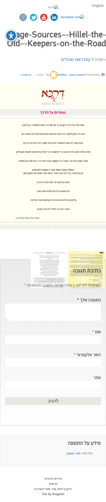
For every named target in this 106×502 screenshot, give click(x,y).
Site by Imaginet (53, 494)
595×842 (75, 453)
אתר (97, 377)
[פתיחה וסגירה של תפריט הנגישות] (11, 36)
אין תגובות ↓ (25, 74)
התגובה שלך (89, 300)
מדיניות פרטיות (53, 478)
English (98, 6)
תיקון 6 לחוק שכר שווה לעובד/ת (53, 489)
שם (98, 332)
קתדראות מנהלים (75, 59)
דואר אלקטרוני (89, 354)
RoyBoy (62, 74)
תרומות (53, 484)
